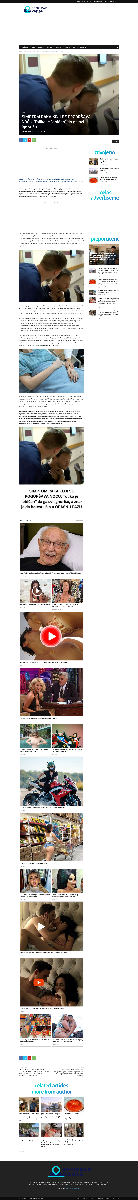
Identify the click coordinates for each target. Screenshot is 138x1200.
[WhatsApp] (34, 140)
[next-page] (23, 1150)
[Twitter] (25, 140)
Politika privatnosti (97, 1)
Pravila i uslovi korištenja (110, 1)
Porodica (58, 47)
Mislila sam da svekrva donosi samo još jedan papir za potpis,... (109, 161)
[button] (117, 47)
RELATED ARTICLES (51, 1086)
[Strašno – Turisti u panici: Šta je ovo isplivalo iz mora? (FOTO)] (29, 1130)
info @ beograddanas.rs (72, 1188)
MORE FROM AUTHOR (51, 1092)
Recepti (67, 47)
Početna (78, 1)
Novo (33, 47)
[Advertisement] (69, 30)
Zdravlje (83, 47)
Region (75, 47)
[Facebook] (21, 140)
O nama (89, 1)
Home (20, 51)
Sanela (25, 131)
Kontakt (84, 1)
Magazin (49, 47)
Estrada (40, 47)
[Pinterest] (29, 140)
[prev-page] (20, 1150)
